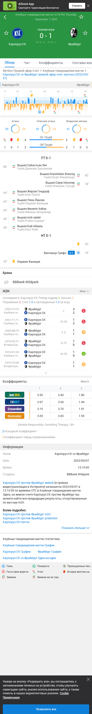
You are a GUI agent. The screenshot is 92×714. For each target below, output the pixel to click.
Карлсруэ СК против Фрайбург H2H (27, 514)
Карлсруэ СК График (17, 551)
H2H (6, 291)
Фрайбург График (49, 551)
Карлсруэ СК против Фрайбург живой (28, 482)
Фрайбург (83, 85)
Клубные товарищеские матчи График (28, 545)
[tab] (9, 62)
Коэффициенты (15, 381)
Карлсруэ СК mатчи (16, 522)
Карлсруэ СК (10, 85)
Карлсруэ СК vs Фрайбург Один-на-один (29, 557)
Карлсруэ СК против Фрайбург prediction (30, 518)
